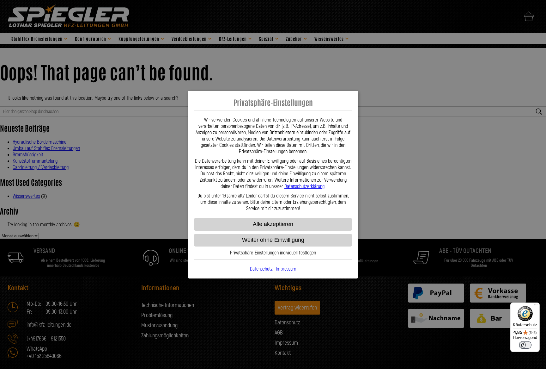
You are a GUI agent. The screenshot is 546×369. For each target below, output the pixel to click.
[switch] (525, 345)
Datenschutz (261, 269)
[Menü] (536, 306)
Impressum (286, 269)
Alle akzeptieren (273, 224)
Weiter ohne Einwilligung (273, 240)
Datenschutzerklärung (304, 186)
